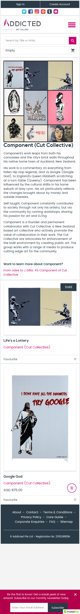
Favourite (40, 359)
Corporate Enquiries (29, 521)
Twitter (24, 11)
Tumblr (49, 11)
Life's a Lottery (16, 340)
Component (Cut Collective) (27, 347)
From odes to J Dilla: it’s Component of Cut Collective (35, 272)
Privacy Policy (31, 517)
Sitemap (66, 521)
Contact (56, 11)
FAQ (52, 521)
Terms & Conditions (57, 512)
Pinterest (43, 11)
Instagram (37, 11)
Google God (13, 476)
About (16, 512)
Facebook (30, 11)
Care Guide (54, 517)
